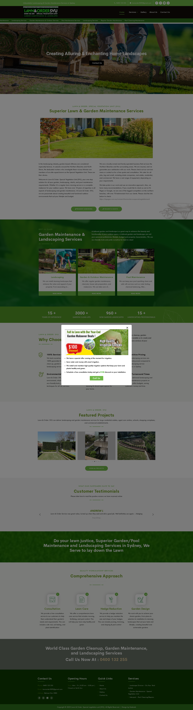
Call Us (96, 378)
